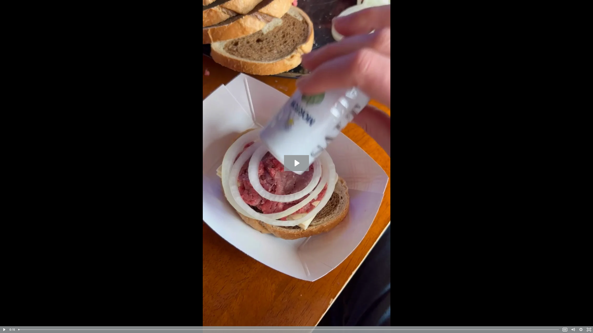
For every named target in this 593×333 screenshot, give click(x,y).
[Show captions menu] (565, 329)
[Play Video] (4, 329)
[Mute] (573, 329)
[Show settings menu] (581, 329)
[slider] (289, 329)
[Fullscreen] (589, 329)
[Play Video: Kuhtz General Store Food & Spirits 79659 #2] (296, 163)
